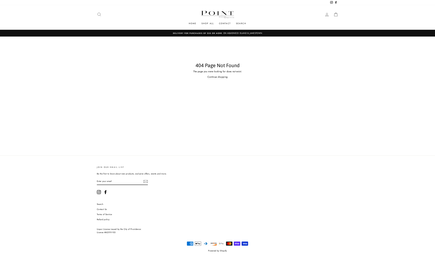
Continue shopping (217, 77)
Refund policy (103, 219)
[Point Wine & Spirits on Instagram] (99, 192)
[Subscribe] (145, 181)
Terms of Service (104, 214)
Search (241, 23)
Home (192, 23)
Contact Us (102, 209)
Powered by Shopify (217, 250)
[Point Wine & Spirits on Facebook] (105, 192)
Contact (225, 23)
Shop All (208, 23)
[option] (217, 33)
